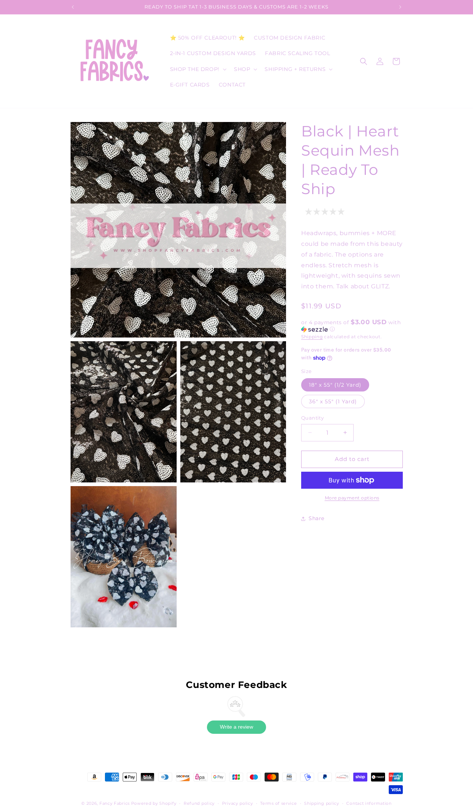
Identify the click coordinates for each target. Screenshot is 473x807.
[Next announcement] (400, 7)
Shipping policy (321, 803)
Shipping (312, 336)
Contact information (368, 803)
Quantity (312, 418)
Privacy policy (237, 803)
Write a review (236, 727)
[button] (197, 69)
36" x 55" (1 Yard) (333, 401)
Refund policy (199, 803)
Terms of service (278, 803)
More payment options (352, 498)
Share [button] (316, 518)
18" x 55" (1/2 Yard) (335, 385)
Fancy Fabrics (114, 803)
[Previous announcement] (73, 7)
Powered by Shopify (154, 803)
